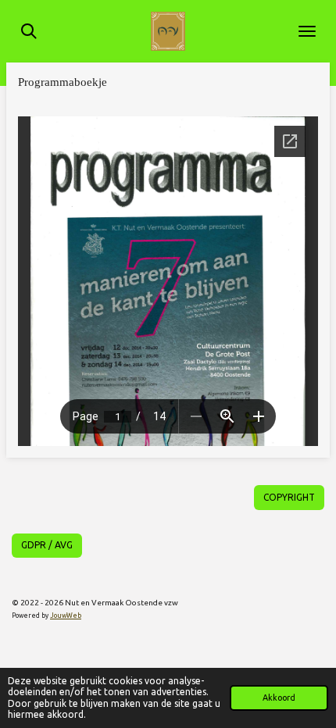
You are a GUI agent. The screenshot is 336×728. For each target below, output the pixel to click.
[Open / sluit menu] (307, 31)
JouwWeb (65, 615)
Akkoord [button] (279, 697)
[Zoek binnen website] (29, 31)
